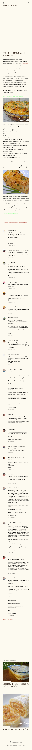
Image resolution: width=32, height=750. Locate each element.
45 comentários (14, 689)
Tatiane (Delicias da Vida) (15, 446)
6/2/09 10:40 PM (12, 313)
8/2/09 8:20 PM (11, 349)
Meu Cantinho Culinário (14, 457)
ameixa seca (11, 307)
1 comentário (13, 731)
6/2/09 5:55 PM (11, 257)
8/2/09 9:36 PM (11, 365)
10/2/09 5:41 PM (11, 573)
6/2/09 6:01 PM (11, 288)
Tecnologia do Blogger (17, 742)
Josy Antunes (11, 340)
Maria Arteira (11, 317)
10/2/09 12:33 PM (12, 483)
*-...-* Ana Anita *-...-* (13, 369)
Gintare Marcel (21, 745)
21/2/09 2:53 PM (11, 615)
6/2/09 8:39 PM (11, 302)
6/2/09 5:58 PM (11, 277)
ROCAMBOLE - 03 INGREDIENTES (15, 729)
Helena (10, 262)
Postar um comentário (9, 619)
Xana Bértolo (11, 354)
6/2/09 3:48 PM (11, 245)
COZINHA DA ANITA (10, 6)
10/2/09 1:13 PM (11, 517)
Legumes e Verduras (13, 222)
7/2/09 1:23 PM (11, 335)
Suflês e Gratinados (22, 222)
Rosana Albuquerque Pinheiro (16, 250)
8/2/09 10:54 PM (11, 425)
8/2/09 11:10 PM (11, 441)
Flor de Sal (10, 282)
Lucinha (10, 429)
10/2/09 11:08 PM (12, 596)
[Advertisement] (16, 29)
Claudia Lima (11, 293)
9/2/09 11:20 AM (11, 452)
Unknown (10, 230)
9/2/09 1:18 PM (11, 469)
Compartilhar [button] (6, 220)
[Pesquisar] (28, 2)
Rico (9, 414)
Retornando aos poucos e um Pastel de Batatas (16, 685)
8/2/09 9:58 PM (11, 409)
